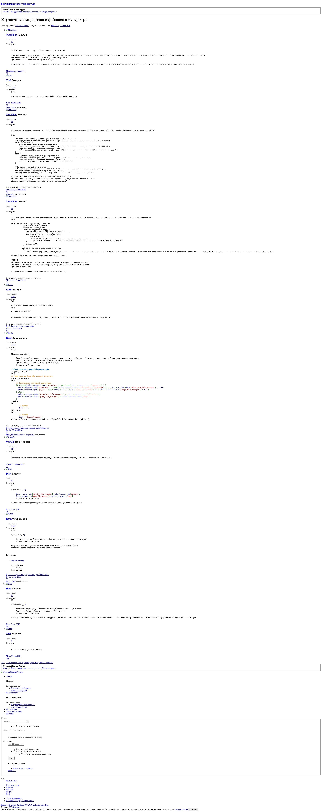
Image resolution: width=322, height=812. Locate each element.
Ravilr (9, 338)
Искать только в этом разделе (28, 751)
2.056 (13, 297)
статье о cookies (181, 809)
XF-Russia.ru (14, 807)
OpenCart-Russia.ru (14, 711)
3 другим (29, 435)
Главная (9, 789)
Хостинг (9, 714)
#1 (7, 73)
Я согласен (193, 810)
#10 (7, 626)
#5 (7, 331)
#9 (7, 579)
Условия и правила (14, 798)
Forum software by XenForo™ (24, 805)
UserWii (10, 441)
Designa (14, 435)
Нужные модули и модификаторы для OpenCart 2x (27, 428)
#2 (7, 105)
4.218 (13, 345)
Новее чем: (7, 742)
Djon (8, 473)
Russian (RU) (11, 781)
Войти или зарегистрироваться (18, 3)
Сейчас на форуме (19, 707)
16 (12, 42)
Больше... (12, 771)
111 (12, 449)
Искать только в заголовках (28, 726)
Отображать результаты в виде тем (36, 754)
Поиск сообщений (19, 690)
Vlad (8, 80)
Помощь (9, 787)
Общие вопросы (22, 26)
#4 (7, 282)
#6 (7, 432)
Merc (8, 435)
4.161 (13, 87)
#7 (7, 466)
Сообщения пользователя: (14, 730)
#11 (7, 658)
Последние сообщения (20, 688)
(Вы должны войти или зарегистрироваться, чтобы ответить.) (27, 663)
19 (12, 481)
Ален (9, 289)
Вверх (8, 792)
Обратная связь (12, 785)
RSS (8, 794)
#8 (7, 511)
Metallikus (55, 26)
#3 (7, 192)
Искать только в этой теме (27, 749)
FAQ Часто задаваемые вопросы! (20, 326)
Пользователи (12, 693)
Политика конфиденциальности (20, 801)
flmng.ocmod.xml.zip (17, 560)
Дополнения (11, 709)
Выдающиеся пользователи (23, 705)
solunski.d (10, 194)
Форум (9, 676)
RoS (8, 581)
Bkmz (21, 435)
